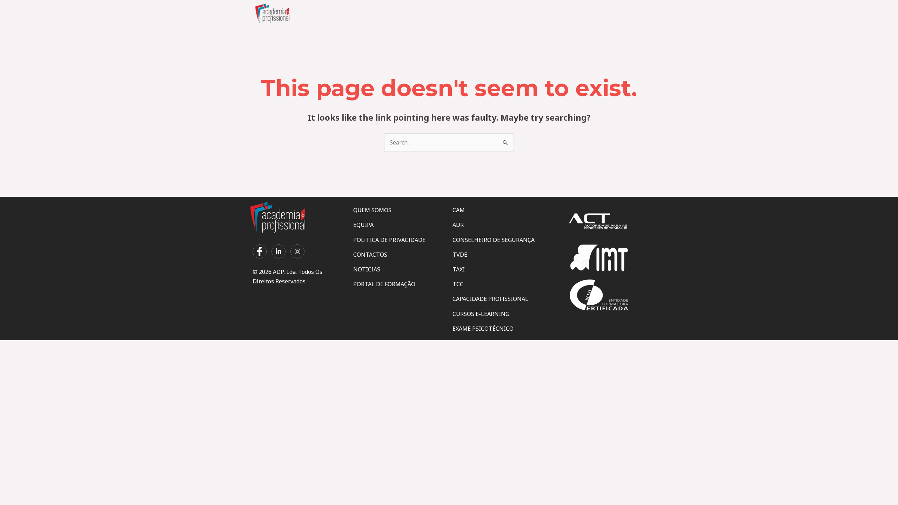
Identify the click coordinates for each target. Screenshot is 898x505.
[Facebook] (260, 251)
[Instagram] (297, 251)
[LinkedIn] (279, 251)
